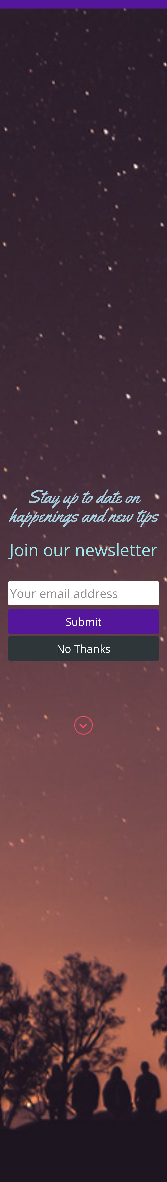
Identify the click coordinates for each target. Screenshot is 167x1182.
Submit (84, 621)
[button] (83, 506)
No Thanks (83, 648)
